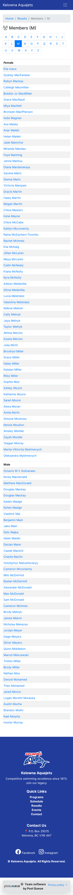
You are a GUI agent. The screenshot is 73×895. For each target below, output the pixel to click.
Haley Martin (12, 198)
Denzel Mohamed (15, 679)
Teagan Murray (14, 443)
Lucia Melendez (14, 296)
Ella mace (10, 69)
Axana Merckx (13, 339)
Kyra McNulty (12, 277)
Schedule (36, 801)
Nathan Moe (12, 673)
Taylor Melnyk (13, 326)
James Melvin (13, 618)
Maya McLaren (13, 259)
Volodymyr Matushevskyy (21, 563)
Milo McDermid (14, 575)
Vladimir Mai (12, 514)
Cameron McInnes (16, 606)
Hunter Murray (13, 722)
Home (9, 18)
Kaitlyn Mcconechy (16, 228)
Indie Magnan (12, 118)
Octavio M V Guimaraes (19, 471)
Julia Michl (11, 345)
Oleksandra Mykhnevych (20, 455)
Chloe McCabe (13, 222)
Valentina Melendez (17, 302)
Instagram (51, 853)
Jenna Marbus (13, 161)
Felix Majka (11, 532)
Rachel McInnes (14, 241)
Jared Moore (12, 691)
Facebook (28, 853)
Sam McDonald (14, 599)
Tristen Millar (12, 661)
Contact (36, 814)
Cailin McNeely (14, 265)
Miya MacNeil (13, 106)
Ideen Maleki (12, 538)
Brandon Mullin (13, 710)
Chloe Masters (13, 210)
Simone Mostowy (15, 418)
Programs (36, 797)
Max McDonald (14, 593)
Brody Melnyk (13, 612)
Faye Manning (13, 155)
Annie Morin (11, 412)
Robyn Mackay (13, 81)
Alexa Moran (12, 406)
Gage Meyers (12, 636)
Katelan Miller (13, 369)
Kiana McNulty (13, 271)
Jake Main (10, 526)
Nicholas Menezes (16, 624)
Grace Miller (12, 357)
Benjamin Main (13, 520)
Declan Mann (12, 544)
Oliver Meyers (13, 642)
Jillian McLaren (14, 253)
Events (36, 810)
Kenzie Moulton (14, 425)
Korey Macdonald (15, 477)
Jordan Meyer (13, 630)
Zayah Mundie (13, 437)
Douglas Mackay (15, 489)
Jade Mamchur (13, 142)
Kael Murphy (12, 716)
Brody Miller (12, 667)
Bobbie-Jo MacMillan (18, 93)
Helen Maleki (12, 136)
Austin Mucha (13, 704)
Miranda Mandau (15, 148)
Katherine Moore (15, 394)
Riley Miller (11, 376)
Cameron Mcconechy (18, 569)
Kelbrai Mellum (13, 308)
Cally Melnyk (12, 314)
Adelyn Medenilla (15, 283)
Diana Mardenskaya (17, 167)
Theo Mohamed (14, 685)
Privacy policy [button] (56, 884)
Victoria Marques (15, 185)
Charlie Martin (13, 556)
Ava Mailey (11, 124)
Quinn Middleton (15, 649)
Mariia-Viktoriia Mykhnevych (23, 449)
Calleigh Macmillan (16, 87)
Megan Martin (13, 204)
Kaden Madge (13, 501)
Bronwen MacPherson (18, 112)
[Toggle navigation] (65, 5)
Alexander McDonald (18, 587)
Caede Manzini (13, 550)
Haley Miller (11, 363)
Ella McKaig (11, 247)
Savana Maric (13, 173)
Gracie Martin (13, 191)
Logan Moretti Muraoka (19, 698)
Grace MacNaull (14, 99)
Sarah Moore (12, 400)
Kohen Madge (13, 507)
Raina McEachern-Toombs (21, 234)
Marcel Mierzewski (16, 655)
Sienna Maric (12, 179)
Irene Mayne (12, 216)
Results (22, 18)
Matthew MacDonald (17, 483)
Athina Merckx (13, 333)
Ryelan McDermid (15, 581)
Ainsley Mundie (14, 431)
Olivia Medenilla (14, 290)
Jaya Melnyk (12, 320)
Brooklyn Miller (14, 351)
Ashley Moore (13, 388)
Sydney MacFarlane (17, 75)
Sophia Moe (11, 382)
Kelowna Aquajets (18, 5)
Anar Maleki (11, 130)
